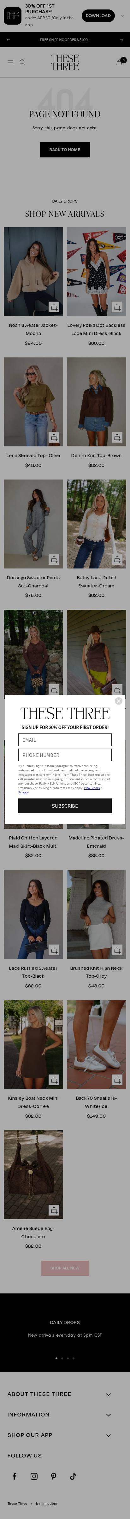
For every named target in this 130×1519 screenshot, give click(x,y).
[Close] (118, 701)
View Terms (92, 788)
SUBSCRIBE (65, 806)
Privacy (23, 792)
